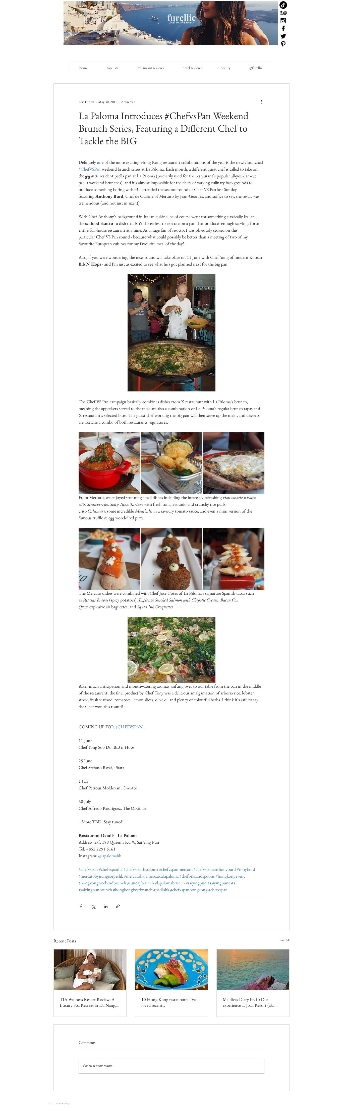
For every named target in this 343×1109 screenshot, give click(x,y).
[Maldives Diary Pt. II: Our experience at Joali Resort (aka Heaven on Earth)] (253, 969)
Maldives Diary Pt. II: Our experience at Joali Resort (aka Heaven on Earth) (248, 1002)
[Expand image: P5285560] (233, 463)
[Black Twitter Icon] (283, 36)
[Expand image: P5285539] (233, 559)
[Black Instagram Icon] (283, 20)
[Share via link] (118, 906)
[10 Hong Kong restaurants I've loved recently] (171, 969)
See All (285, 940)
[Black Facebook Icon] (283, 28)
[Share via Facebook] (81, 906)
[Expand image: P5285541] (171, 559)
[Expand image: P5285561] (171, 463)
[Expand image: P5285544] (109, 463)
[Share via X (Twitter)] (93, 906)
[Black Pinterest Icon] (283, 44)
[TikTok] (283, 5)
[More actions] (261, 102)
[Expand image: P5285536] (109, 559)
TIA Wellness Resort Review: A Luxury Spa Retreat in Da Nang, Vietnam (88, 1002)
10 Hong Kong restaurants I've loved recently (168, 1002)
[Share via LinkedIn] (105, 906)
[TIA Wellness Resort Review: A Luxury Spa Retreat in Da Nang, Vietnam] (90, 969)
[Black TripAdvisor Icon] (283, 13)
